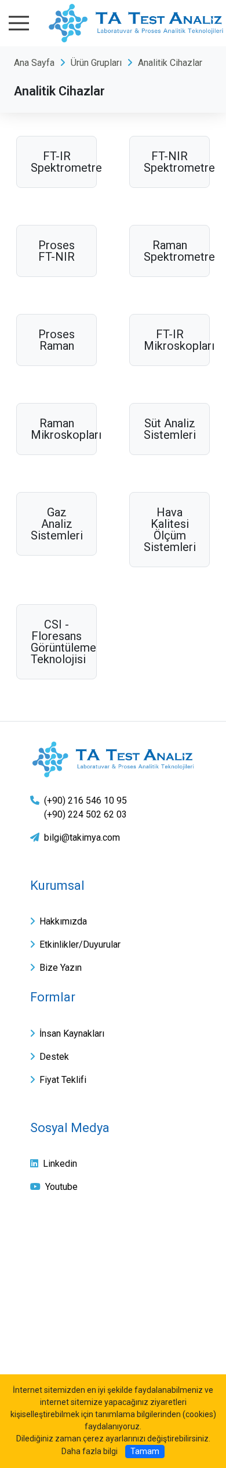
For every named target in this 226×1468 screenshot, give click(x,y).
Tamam (144, 1451)
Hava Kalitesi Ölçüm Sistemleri (169, 529)
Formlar (52, 997)
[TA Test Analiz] (113, 758)
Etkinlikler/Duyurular (80, 944)
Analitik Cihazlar (170, 62)
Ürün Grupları (96, 62)
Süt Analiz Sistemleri (169, 429)
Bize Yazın (60, 967)
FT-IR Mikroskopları (169, 340)
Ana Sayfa (34, 62)
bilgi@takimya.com (82, 837)
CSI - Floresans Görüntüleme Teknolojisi (56, 642)
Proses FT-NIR (56, 250)
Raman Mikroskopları (56, 429)
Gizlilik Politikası (67, 1266)
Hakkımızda (63, 921)
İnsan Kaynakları (71, 1033)
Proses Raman (56, 340)
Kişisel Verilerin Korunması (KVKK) (109, 1294)
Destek (54, 1056)
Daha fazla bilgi (89, 1451)
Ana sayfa (53, 1239)
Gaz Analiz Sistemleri (56, 523)
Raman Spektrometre (169, 250)
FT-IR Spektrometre (56, 161)
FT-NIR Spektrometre (169, 161)
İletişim (47, 1321)
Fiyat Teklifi (62, 1079)
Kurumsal (57, 885)
